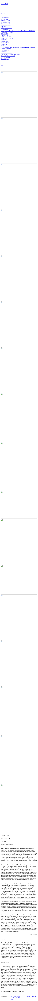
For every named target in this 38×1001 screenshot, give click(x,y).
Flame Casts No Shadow (6, 53)
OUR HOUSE (4, 34)
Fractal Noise (4, 51)
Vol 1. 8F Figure (4, 59)
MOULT (3, 45)
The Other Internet (5, 17)
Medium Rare (4, 44)
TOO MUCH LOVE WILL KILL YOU (10, 54)
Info (2, 65)
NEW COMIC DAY (6, 23)
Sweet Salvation (4, 41)
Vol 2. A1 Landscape (5, 57)
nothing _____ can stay (6, 28)
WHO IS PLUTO (5, 50)
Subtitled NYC (4, 4)
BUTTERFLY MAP (5, 22)
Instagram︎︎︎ (34, 996)
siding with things (5, 42)
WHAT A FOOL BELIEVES (7, 38)
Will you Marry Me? (5, 25)
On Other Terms (4, 19)
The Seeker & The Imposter (7, 32)
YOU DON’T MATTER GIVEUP (6, 36)
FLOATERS (4, 39)
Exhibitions (3, 14)
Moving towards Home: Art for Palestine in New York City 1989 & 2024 (18, 31)
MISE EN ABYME (5, 20)
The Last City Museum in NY (8, 56)
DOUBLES (3, 26)
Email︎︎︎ (29, 996)
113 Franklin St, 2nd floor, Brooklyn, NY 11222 (15, 998)
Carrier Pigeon (4, 29)
